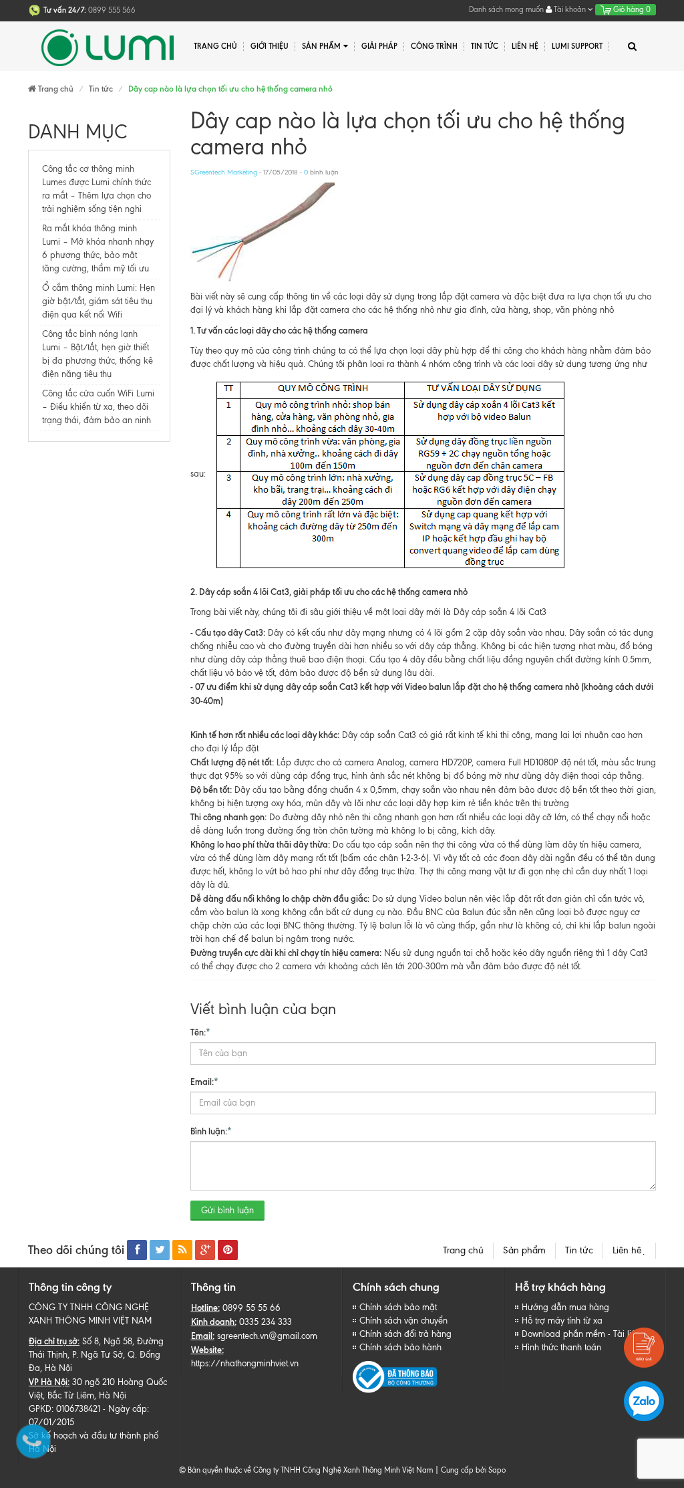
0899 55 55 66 (251, 1308)
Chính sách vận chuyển (403, 1321)
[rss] (182, 1250)
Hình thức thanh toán (561, 1347)
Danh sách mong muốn (506, 9)
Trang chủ (463, 1250)
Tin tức (579, 1250)
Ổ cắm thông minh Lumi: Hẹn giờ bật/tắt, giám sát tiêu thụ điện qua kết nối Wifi (98, 301)
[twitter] (160, 1250)
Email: (204, 1081)
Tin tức (484, 46)
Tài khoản (570, 9)
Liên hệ (629, 1250)
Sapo (497, 1470)
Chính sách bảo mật (398, 1307)
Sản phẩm (321, 46)
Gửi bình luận (227, 1210)
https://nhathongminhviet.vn (245, 1363)
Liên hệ (525, 46)
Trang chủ (215, 46)
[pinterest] (228, 1250)
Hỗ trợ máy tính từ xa (562, 1321)
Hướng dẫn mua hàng (565, 1307)
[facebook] (137, 1250)
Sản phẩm (524, 1250)
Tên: (200, 1032)
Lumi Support (577, 46)
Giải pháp (379, 46)
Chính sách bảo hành (400, 1347)
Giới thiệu (269, 46)
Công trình (434, 46)
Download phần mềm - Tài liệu (581, 1334)
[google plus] (205, 1250)
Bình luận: (211, 1131)
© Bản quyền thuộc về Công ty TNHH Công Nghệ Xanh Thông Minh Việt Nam (306, 1470)
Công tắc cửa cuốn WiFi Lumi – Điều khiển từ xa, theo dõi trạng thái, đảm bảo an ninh (98, 406)
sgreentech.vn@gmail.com (267, 1336)
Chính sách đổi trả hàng (405, 1334)
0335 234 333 (265, 1322)
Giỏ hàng (631, 9)
